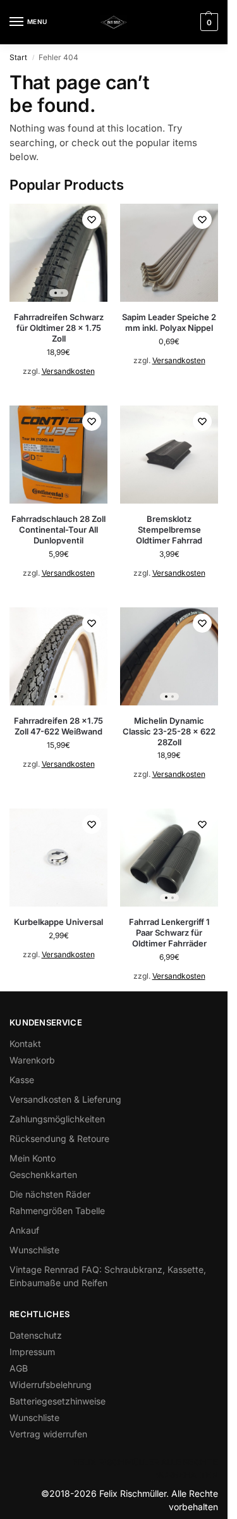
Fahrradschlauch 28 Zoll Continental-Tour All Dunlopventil (58, 529)
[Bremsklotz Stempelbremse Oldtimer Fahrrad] (169, 455)
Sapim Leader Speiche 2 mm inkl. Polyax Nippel (169, 322)
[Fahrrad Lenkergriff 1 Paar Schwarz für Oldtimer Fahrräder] (169, 858)
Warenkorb (32, 1060)
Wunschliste (34, 1249)
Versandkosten (68, 371)
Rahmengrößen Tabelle (57, 1210)
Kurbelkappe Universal (58, 922)
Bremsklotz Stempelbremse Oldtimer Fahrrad (169, 529)
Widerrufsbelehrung (50, 1384)
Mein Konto (32, 1158)
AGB (18, 1368)
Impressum (32, 1351)
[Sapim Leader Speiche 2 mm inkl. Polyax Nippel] (169, 253)
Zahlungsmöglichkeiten (57, 1118)
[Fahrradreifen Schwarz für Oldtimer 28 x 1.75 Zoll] (58, 253)
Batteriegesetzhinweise (57, 1401)
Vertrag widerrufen (48, 1434)
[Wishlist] (91, 219)
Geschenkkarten (43, 1174)
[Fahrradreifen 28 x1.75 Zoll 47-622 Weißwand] (58, 656)
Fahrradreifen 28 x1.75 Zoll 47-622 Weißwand (58, 726)
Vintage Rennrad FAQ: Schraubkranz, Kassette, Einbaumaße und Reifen (107, 1276)
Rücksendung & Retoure (59, 1138)
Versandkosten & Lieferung (65, 1099)
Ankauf (24, 1230)
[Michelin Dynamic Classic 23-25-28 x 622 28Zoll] (169, 656)
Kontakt (25, 1043)
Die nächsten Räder (49, 1194)
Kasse (21, 1079)
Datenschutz (35, 1335)
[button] (207, 22)
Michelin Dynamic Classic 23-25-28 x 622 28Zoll (169, 731)
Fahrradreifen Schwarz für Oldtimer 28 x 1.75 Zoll (59, 328)
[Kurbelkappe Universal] (58, 858)
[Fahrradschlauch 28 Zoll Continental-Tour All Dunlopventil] (58, 455)
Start (18, 57)
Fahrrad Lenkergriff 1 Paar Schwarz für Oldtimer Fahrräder (169, 932)
